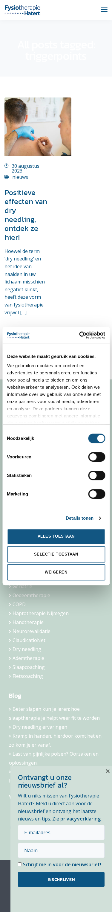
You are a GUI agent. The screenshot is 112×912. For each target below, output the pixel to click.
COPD (19, 604)
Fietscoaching (28, 676)
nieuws (20, 177)
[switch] (96, 457)
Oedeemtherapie (31, 595)
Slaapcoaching (29, 667)
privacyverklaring (80, 818)
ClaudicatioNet (29, 640)
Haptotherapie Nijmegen (41, 613)
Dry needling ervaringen (40, 727)
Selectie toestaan (56, 554)
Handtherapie (28, 622)
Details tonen (79, 518)
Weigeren (56, 572)
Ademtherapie (28, 658)
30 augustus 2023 (25, 168)
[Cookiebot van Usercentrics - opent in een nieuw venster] (79, 335)
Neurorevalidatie (31, 631)
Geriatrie (22, 586)
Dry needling (27, 649)
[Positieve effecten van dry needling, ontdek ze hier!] (37, 129)
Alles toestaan (56, 536)
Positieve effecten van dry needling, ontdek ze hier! (25, 215)
